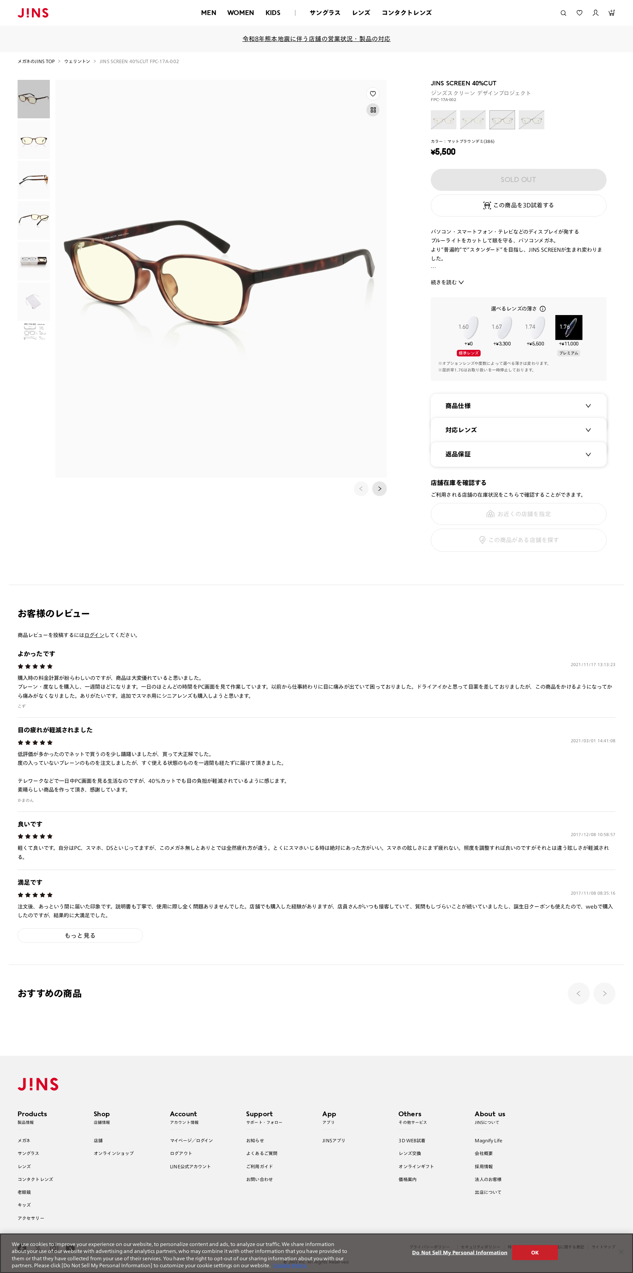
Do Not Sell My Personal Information (459, 1252)
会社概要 (484, 1153)
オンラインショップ (114, 1153)
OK (535, 1252)
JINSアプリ (333, 1140)
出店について (488, 1192)
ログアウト (181, 1153)
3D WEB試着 (412, 1140)
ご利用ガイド (259, 1166)
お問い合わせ (259, 1179)
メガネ (24, 1140)
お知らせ (255, 1140)
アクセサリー (31, 1218)
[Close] (621, 1252)
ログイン (94, 635)
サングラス (325, 13)
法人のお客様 (488, 1179)
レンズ (361, 13)
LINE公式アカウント (190, 1166)
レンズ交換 (410, 1153)
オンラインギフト (416, 1166)
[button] (379, 488)
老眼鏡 (24, 1192)
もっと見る (80, 935)
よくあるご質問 (261, 1153)
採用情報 (484, 1166)
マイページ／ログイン (191, 1140)
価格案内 (408, 1179)
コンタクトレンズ (407, 13)
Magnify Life (488, 1140)
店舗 (98, 1140)
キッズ (24, 1205)
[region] (316, 1253)
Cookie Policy (290, 1265)
